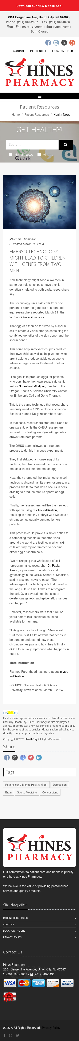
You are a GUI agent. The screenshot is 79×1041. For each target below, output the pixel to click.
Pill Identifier (39, 50)
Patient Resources (36, 114)
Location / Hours (63, 50)
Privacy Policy (12, 937)
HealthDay (31, 739)
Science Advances (31, 317)
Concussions (50, 792)
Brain (8, 792)
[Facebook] (48, 43)
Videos (48, 154)
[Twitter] (64, 43)
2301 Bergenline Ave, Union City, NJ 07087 (38, 17)
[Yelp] (72, 43)
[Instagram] (56, 43)
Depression (60, 785)
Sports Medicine (27, 792)
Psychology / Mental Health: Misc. (26, 785)
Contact (8, 924)
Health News (24, 154)
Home (16, 114)
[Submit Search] (66, 145)
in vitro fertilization (45, 510)
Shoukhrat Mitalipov (32, 386)
